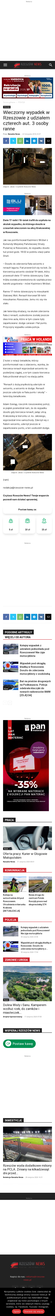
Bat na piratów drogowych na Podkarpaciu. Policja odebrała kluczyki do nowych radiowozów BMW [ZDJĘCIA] (35, 688)
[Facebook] (6, 141)
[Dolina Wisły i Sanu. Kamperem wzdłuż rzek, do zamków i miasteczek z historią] (27, 983)
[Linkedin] (27, 141)
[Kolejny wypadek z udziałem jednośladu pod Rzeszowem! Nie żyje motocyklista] (10, 649)
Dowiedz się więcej (33, 1311)
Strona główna (9, 102)
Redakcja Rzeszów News (13, 1177)
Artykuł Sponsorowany (12, 1016)
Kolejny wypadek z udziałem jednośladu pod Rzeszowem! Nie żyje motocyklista (35, 930)
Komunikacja (14, 870)
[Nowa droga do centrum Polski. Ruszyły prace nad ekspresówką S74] (40, 884)
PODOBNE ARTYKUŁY (18, 632)
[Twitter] (13, 141)
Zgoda (16, 1311)
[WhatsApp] (20, 141)
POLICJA (21, 102)
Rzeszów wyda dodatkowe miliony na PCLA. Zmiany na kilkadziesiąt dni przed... (27, 1169)
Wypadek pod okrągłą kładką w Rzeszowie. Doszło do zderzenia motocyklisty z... (36, 946)
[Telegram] (34, 141)
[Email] (48, 141)
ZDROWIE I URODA (16, 959)
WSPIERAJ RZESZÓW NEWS (22, 1030)
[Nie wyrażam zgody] (51, 1301)
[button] (5, 65)
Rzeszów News (14, 134)
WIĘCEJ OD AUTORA (18, 637)
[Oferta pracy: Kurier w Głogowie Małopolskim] (27, 838)
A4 (5, 891)
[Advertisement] (27, 32)
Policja (10, 919)
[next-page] (10, 703)
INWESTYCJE (13, 1120)
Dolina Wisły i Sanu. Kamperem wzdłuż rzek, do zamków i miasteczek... (24, 1008)
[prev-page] (5, 703)
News (6, 653)
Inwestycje (8, 1160)
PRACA (9, 820)
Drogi (32, 891)
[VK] (41, 141)
